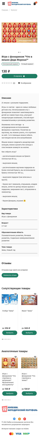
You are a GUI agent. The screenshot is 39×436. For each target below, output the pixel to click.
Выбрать (9, 333)
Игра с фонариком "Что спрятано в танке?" (28, 377)
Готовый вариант (27, 64)
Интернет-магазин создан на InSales (15, 429)
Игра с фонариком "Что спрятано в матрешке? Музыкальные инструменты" (9, 379)
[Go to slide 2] (20, 52)
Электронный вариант (10, 64)
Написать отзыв (9, 275)
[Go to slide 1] (18, 52)
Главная (5, 10)
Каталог (14, 10)
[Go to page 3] (5, 339)
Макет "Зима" (27, 311)
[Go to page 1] (2, 339)
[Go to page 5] (8, 339)
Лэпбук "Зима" (8, 311)
